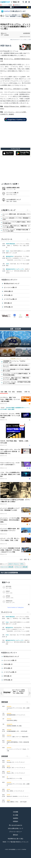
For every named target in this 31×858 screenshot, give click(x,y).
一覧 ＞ (28, 358)
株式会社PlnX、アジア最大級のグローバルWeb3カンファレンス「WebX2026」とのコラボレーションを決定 (18, 258)
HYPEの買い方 (8, 307)
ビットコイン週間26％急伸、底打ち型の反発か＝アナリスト (10, 529)
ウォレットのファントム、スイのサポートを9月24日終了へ (9, 463)
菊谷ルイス (3, 33)
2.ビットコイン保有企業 (7, 567)
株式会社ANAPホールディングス (15, 269)
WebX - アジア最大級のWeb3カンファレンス (15, 842)
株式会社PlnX (9, 256)
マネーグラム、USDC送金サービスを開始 (16, 88)
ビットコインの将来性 (7, 5)
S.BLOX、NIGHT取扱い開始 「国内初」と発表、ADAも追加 (14, 442)
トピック (15, 857)
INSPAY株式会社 (10, 243)
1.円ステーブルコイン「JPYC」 (16, 564)
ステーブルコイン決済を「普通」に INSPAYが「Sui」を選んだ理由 (17, 245)
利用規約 (15, 821)
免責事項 (15, 818)
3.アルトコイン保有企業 (21, 567)
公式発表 (6, 35)
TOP (4, 857)
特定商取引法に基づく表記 (15, 838)
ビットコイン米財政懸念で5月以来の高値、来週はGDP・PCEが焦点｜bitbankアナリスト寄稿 (10, 550)
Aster (7, 251)
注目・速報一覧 (24, 559)
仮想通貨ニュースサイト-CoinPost (18, 849)
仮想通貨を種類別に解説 (13, 187)
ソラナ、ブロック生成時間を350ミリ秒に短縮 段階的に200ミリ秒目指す (10, 474)
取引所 (21, 857)
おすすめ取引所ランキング (13, 199)
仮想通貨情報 (26, 33)
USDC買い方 (17, 5)
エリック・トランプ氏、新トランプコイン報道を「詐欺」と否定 (9, 539)
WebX (27, 857)
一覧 (27, 210)
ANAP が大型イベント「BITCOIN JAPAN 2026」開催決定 (18, 270)
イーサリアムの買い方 (10, 299)
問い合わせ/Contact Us (15, 825)
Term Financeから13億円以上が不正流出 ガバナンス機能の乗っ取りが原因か (15, 500)
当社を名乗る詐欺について (15, 828)
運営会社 (15, 835)
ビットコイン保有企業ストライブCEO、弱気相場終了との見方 (9, 509)
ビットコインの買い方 (12, 192)
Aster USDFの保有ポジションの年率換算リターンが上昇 (19, 691)
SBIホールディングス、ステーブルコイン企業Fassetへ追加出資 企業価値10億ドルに (10, 451)
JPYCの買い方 (8, 295)
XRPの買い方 (8, 303)
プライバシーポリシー (15, 831)
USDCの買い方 (8, 291)
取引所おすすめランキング (11, 283)
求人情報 (15, 815)
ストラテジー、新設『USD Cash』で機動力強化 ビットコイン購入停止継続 (10, 399)
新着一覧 (9, 857)
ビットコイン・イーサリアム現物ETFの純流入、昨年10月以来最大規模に (9, 520)
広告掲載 (15, 812)
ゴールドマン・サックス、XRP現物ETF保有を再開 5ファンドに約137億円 (10, 415)
